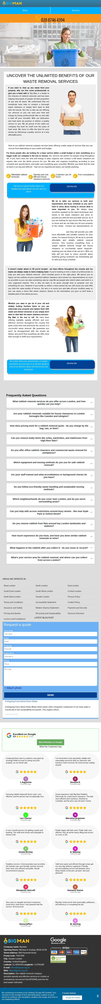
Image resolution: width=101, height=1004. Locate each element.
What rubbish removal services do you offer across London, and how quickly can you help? (49, 402)
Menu (25, 10)
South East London (12, 591)
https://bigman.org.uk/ (18, 970)
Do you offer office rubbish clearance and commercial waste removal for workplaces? (49, 451)
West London (9, 586)
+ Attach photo (13, 687)
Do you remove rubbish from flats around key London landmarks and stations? (49, 524)
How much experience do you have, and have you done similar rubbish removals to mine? (49, 536)
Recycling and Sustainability (48, 613)
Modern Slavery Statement (47, 608)
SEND (50, 695)
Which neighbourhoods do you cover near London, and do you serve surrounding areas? (49, 500)
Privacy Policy (74, 597)
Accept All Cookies (73, 998)
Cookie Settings (70, 993)
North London (42, 586)
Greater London (42, 597)
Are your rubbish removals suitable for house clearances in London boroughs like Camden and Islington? (49, 414)
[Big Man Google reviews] (58, 943)
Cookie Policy (74, 602)
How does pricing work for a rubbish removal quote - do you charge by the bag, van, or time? (49, 427)
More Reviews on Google (50, 742)
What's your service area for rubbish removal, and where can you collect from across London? (49, 558)
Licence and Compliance (15, 619)
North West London (12, 597)
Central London (74, 591)
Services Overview (76, 613)
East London (73, 586)
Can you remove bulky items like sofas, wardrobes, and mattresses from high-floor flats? (49, 439)
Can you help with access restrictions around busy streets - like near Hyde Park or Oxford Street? (49, 512)
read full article (11, 714)
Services (76, 10)
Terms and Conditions (13, 602)
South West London (44, 591)
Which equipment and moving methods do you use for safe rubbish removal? (49, 463)
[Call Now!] (72, 188)
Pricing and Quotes (12, 613)
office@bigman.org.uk (20, 968)
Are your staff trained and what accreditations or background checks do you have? (49, 475)
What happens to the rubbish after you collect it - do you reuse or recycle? (49, 548)
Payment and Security (77, 608)
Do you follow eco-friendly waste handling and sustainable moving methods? (49, 488)
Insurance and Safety (13, 608)
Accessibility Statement (46, 602)
